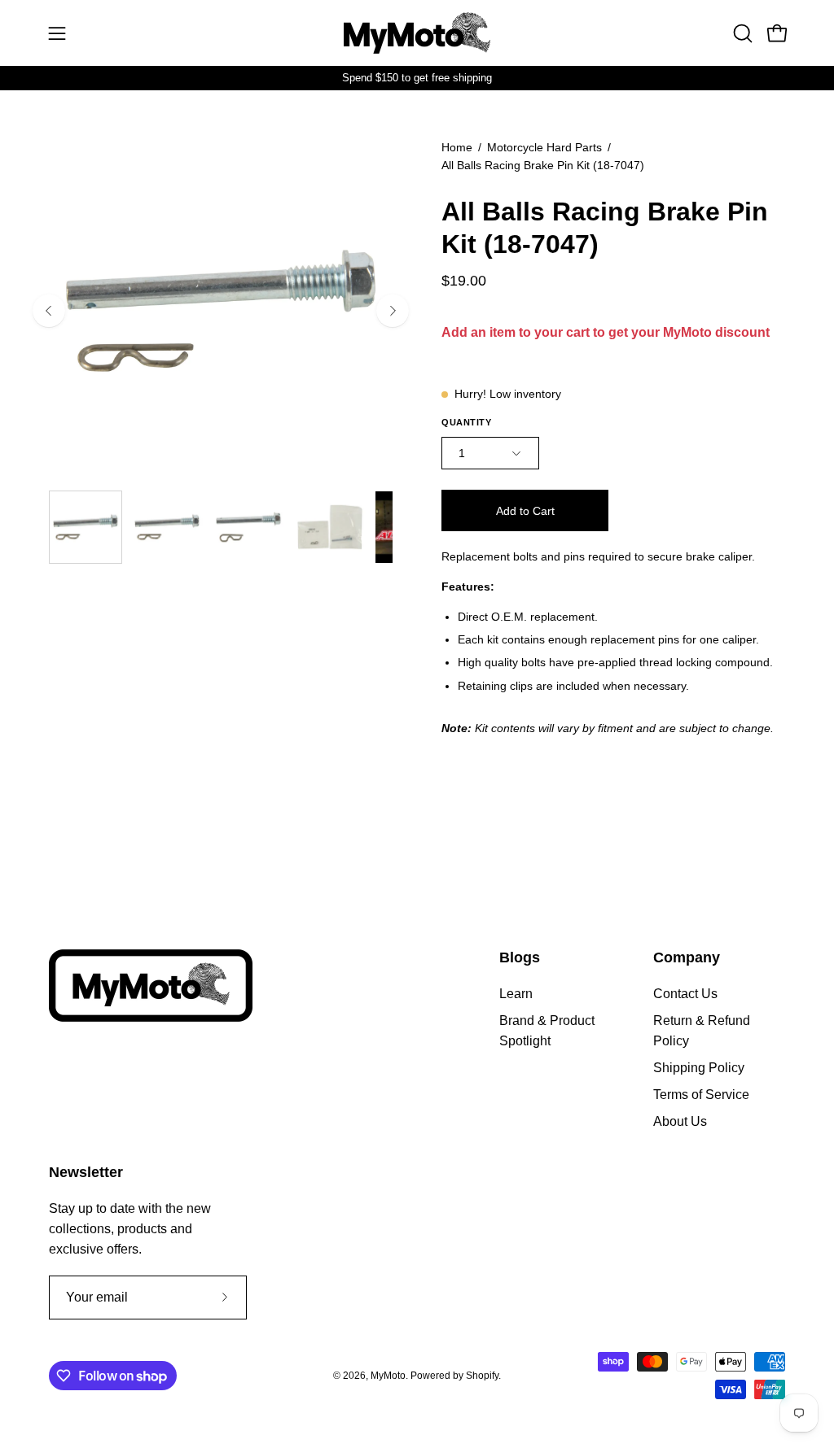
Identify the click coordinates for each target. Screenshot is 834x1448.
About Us (680, 1121)
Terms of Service (701, 1094)
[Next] (392, 310)
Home (456, 147)
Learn (516, 994)
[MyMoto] (417, 33)
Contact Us (685, 994)
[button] (741, 33)
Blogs (519, 957)
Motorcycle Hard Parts (544, 147)
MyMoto (388, 1375)
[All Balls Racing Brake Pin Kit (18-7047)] (85, 527)
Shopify (482, 1375)
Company (686, 957)
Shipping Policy (698, 1068)
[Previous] (49, 310)
